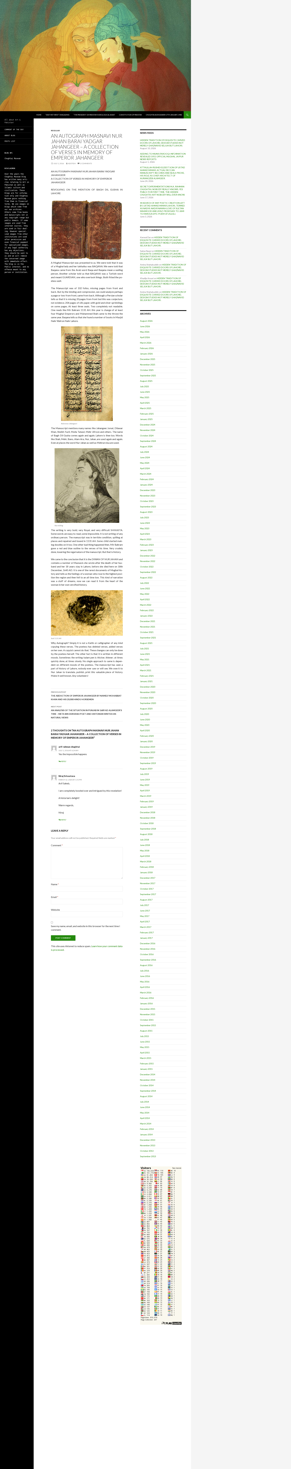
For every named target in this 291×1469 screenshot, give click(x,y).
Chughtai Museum (12, 158)
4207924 (71, 163)
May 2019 (144, 785)
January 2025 (146, 419)
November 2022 (147, 561)
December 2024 (147, 424)
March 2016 (145, 992)
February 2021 (147, 676)
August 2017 (146, 899)
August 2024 (146, 446)
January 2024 (146, 484)
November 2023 (147, 495)
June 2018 (145, 845)
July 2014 (144, 1101)
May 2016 (144, 981)
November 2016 (147, 949)
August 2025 (146, 381)
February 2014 (147, 1129)
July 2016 (144, 970)
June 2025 (145, 392)
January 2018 (146, 872)
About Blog (10, 136)
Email (54, 897)
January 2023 (146, 550)
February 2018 (147, 867)
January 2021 (146, 681)
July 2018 (144, 839)
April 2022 (145, 599)
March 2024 (145, 473)
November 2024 (147, 430)
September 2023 (148, 506)
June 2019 (145, 779)
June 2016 (145, 976)
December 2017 (147, 878)
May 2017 (144, 916)
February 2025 (147, 413)
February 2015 (147, 1063)
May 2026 (144, 332)
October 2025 (147, 370)
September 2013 (148, 1156)
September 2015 (148, 1025)
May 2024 (144, 463)
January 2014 (146, 1134)
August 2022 (146, 577)
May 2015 (144, 1047)
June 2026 (145, 326)
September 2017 (148, 894)
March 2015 (145, 1058)
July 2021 (144, 648)
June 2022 (145, 588)
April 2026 (145, 337)
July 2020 (144, 714)
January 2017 (146, 938)
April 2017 (145, 921)
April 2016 (145, 987)
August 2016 (146, 965)
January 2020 (146, 741)
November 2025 (147, 364)
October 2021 (147, 632)
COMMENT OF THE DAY (14, 130)
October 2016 (147, 954)
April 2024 (145, 468)
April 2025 (145, 402)
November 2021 (147, 626)
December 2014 (147, 1074)
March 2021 (145, 670)
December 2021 (147, 621)
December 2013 (147, 1140)
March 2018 (145, 861)
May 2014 (144, 1112)
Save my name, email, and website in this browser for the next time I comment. (85, 928)
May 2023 (144, 528)
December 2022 (147, 555)
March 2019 (145, 796)
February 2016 (147, 998)
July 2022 (144, 583)
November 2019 (147, 752)
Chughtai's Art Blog (17, 114)
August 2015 (146, 1030)
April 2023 (145, 534)
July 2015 (144, 1036)
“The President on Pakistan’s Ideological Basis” (94, 115)
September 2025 (148, 375)
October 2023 (147, 501)
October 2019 (147, 757)
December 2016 (147, 943)
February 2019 (147, 801)
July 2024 (144, 452)
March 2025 (145, 408)
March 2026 (145, 342)
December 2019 (147, 746)
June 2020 (145, 719)
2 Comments (86, 163)
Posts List (10, 141)
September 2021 (148, 637)
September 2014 (148, 1091)
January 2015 (146, 1069)
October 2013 (147, 1151)
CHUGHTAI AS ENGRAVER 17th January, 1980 (164, 115)
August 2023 (146, 512)
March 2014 (145, 1123)
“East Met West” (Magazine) (57, 115)
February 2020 (147, 736)
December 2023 (147, 490)
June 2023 (145, 523)
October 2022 (147, 566)
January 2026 (146, 353)
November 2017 (147, 883)
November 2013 (147, 1145)
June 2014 (145, 1107)
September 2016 (148, 959)
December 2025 (147, 359)
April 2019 (145, 790)
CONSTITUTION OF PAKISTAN (130, 115)
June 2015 (145, 1041)
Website (55, 909)
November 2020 (147, 692)
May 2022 (144, 594)
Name (55, 884)
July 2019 (144, 774)
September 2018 (148, 828)
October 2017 (147, 888)
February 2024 (147, 479)
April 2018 (145, 856)
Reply (63, 761)
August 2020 (146, 708)
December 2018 (147, 812)
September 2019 (148, 763)
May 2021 (144, 659)
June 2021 (145, 654)
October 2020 (147, 697)
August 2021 (146, 643)
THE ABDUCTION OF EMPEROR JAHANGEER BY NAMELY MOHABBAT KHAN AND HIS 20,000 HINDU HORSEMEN (86, 696)
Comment (57, 845)
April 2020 (145, 730)
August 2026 (146, 321)
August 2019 (146, 768)
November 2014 (147, 1080)
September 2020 (148, 703)
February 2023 (147, 544)
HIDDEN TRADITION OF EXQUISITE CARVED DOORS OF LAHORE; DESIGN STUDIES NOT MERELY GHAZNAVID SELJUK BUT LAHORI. (162, 143)
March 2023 (145, 539)
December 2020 (147, 686)
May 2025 (144, 397)
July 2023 (144, 517)
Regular (55, 130)
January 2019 (146, 807)
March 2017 (145, 927)
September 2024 (148, 441)
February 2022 (147, 610)
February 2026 (147, 348)
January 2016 (146, 1003)
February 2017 (147, 932)
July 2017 (144, 905)
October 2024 (147, 435)
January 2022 (146, 615)
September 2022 (148, 572)
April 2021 (145, 665)
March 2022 (145, 605)
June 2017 (145, 910)
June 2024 (145, 457)
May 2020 (144, 725)
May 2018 (144, 850)
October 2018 (147, 823)
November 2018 (147, 817)
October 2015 (147, 1020)
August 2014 (146, 1096)
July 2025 (144, 386)
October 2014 (147, 1085)
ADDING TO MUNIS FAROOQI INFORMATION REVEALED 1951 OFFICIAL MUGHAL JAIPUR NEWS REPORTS (163, 156)
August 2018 (146, 834)
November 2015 (147, 1014)
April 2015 (145, 1052)
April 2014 (145, 1118)
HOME (38, 115)
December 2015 (147, 1009)
